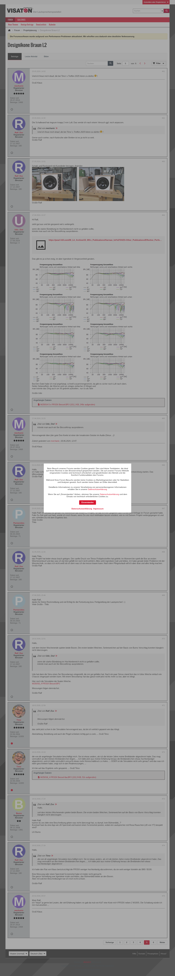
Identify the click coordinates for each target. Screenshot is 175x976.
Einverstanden (87, 502)
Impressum (98, 509)
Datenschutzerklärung (97, 489)
